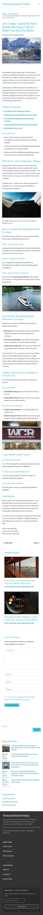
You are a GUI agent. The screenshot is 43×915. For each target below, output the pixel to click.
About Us (6, 870)
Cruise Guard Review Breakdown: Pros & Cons (20, 124)
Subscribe (21, 907)
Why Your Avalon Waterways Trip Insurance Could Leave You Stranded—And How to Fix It (25, 773)
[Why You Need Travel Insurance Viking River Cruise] (6, 782)
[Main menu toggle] (39, 4)
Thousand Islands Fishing (16, 3)
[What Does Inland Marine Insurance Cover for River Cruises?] (6, 757)
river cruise (16, 72)
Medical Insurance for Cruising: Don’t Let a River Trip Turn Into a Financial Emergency (24, 765)
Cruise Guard (21, 586)
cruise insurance (8, 90)
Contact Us (6, 874)
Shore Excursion (8, 802)
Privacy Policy (7, 879)
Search (4, 726)
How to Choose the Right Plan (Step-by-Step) (20, 115)
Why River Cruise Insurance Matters (17, 111)
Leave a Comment (10, 586)
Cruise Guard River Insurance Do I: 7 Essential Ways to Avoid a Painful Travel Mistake (25, 748)
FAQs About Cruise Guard (13, 128)
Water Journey (7, 805)
